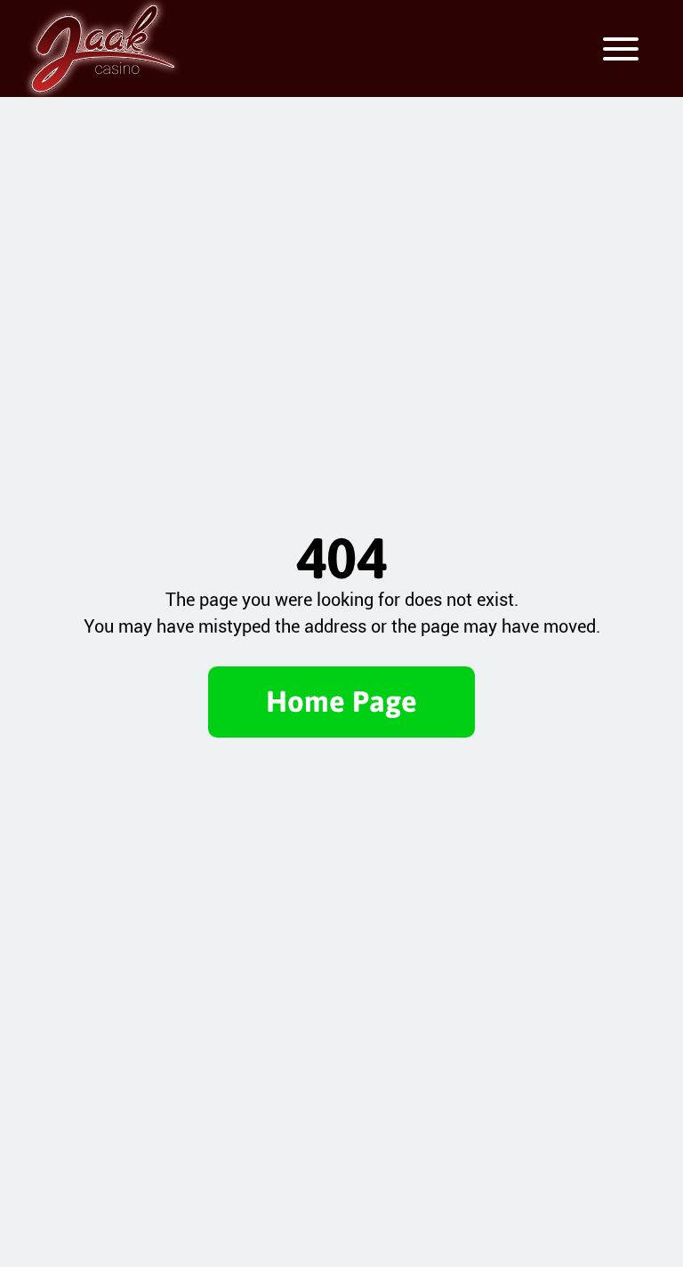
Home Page (341, 701)
